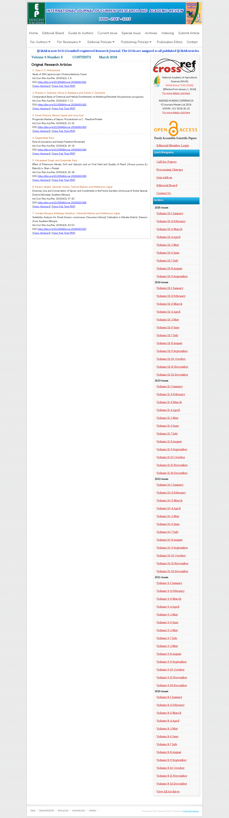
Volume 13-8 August (169, 268)
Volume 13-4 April (168, 237)
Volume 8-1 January (169, 697)
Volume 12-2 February (171, 296)
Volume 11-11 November (172, 465)
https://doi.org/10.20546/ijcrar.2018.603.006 (62, 202)
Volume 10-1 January (170, 484)
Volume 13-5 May (168, 245)
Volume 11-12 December (172, 473)
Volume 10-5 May (168, 516)
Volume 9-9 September (172, 661)
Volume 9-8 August (169, 654)
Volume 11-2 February (171, 394)
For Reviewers (68, 42)
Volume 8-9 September (172, 760)
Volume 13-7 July (167, 260)
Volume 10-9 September (172, 547)
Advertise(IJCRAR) (46, 810)
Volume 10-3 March (169, 500)
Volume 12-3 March (169, 303)
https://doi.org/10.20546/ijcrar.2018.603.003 (62, 127)
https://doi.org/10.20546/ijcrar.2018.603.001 (62, 82)
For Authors (39, 42)
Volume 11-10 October (171, 457)
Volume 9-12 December (172, 685)
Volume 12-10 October (171, 359)
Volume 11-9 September (172, 449)
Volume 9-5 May (167, 614)
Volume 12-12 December (172, 374)
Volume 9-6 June (167, 622)
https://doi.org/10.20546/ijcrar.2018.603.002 (62, 104)
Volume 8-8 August (169, 752)
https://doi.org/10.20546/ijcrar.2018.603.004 (62, 149)
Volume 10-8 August (169, 539)
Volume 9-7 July (167, 638)
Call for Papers (167, 161)
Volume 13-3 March (169, 229)
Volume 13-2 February (171, 221)
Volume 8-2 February (171, 705)
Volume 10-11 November (173, 563)
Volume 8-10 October (171, 768)
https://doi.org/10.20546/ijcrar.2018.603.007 (62, 229)
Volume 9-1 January (169, 583)
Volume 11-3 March (169, 402)
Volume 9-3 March (169, 598)
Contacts (92, 810)
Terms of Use (63, 810)
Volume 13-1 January (170, 213)
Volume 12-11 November (172, 366)
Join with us (164, 177)
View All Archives (168, 791)
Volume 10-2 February (171, 492)
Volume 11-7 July (167, 433)
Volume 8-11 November (172, 775)
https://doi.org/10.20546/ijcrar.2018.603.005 (62, 176)
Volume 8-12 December (172, 783)
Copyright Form (78, 810)
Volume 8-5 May (167, 728)
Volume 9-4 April (168, 606)
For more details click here (176, 93)
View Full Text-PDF (63, 86)
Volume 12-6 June (168, 327)
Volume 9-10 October (171, 669)
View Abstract (41, 86)
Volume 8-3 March (169, 712)
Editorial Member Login (173, 145)
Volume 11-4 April (168, 410)
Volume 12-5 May (168, 319)
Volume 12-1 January (170, 288)
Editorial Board (167, 185)
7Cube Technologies (191, 811)
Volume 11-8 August (169, 441)
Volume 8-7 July (167, 744)
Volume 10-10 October (171, 555)
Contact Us (164, 193)
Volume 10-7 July (168, 532)
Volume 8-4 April (168, 720)
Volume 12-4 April (168, 311)
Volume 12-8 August (169, 343)
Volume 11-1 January (170, 386)
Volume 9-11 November (172, 677)
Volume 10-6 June (168, 524)
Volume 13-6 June (168, 252)
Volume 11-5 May (168, 418)
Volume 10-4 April (169, 508)
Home (32, 810)
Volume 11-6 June (168, 425)
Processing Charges (170, 169)
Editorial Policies (100, 42)
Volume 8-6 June (167, 736)
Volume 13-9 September (172, 276)
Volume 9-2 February (171, 591)
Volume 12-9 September (172, 351)
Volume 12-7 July (167, 335)
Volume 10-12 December (172, 571)
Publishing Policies (135, 42)
